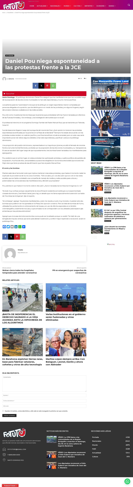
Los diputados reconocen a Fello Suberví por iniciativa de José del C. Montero (116, 200)
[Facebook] (35, 86)
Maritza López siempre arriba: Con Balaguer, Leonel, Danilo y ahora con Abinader (65, 362)
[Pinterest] (47, 86)
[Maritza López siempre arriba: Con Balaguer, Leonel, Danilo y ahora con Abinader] (66, 342)
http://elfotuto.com (23, 252)
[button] (129, 5)
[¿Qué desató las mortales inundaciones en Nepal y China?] (97, 229)
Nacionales (108, 178)
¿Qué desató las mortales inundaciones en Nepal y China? (115, 229)
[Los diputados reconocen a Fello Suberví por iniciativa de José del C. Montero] (97, 201)
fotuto (11, 79)
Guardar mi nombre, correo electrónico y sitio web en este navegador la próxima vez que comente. (36, 411)
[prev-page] (92, 237)
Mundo (107, 233)
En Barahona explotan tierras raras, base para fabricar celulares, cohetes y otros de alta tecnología (22, 362)
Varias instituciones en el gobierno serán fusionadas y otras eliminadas (65, 317)
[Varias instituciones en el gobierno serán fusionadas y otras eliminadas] (66, 297)
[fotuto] (4, 79)
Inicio (3, 12)
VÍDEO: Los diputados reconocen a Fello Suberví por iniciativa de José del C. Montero (72, 455)
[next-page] (95, 237)
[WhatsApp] (53, 86)
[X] (41, 86)
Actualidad (10, 12)
